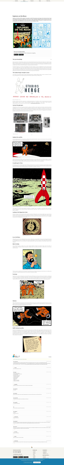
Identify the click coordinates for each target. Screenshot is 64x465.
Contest (34, 455)
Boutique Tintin (45, 452)
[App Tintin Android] (26, 457)
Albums (34, 452)
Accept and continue (37, 462)
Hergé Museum (45, 451)
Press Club (44, 457)
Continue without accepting (28, 462)
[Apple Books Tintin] (20, 457)
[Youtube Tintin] (18, 452)
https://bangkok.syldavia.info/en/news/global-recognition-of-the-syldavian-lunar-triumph (36, 364)
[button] (49, 35)
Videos (34, 457)
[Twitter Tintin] (16, 452)
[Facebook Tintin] (13, 452)
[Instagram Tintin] (15, 452)
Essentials (34, 451)
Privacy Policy (41, 460)
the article (35, 103)
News (34, 454)
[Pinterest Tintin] (20, 452)
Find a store (44, 456)
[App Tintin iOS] (15, 457)
